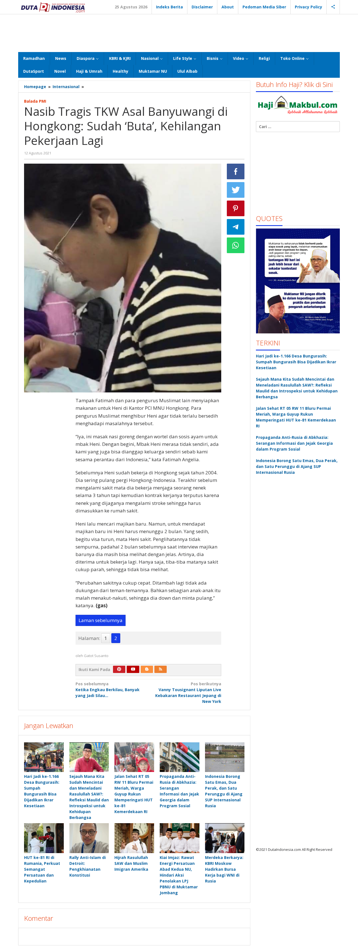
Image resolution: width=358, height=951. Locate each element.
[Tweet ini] (236, 190)
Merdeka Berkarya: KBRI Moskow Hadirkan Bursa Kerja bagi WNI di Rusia (224, 869)
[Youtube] (133, 669)
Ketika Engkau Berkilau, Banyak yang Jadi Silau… (108, 689)
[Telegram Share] (236, 227)
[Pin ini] (236, 208)
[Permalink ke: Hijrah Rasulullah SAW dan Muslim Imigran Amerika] (134, 838)
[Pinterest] (119, 669)
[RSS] (160, 669)
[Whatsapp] (236, 245)
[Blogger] (147, 669)
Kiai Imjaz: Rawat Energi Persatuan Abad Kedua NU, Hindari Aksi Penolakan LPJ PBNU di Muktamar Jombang (179, 875)
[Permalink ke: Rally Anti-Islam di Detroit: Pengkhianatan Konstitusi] (89, 838)
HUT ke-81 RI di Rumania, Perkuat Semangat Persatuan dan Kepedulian (42, 869)
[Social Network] (333, 7)
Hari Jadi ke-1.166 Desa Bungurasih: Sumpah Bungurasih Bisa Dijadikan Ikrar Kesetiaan (296, 361)
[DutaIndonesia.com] (53, 7)
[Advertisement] (179, 32)
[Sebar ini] (236, 171)
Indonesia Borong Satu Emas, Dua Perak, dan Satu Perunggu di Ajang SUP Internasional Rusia (297, 466)
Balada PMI (35, 101)
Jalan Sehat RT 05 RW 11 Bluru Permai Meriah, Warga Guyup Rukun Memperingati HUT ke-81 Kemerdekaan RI (133, 794)
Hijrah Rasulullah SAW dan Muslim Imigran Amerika (131, 863)
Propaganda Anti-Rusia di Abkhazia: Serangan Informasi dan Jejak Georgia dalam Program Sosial (294, 443)
